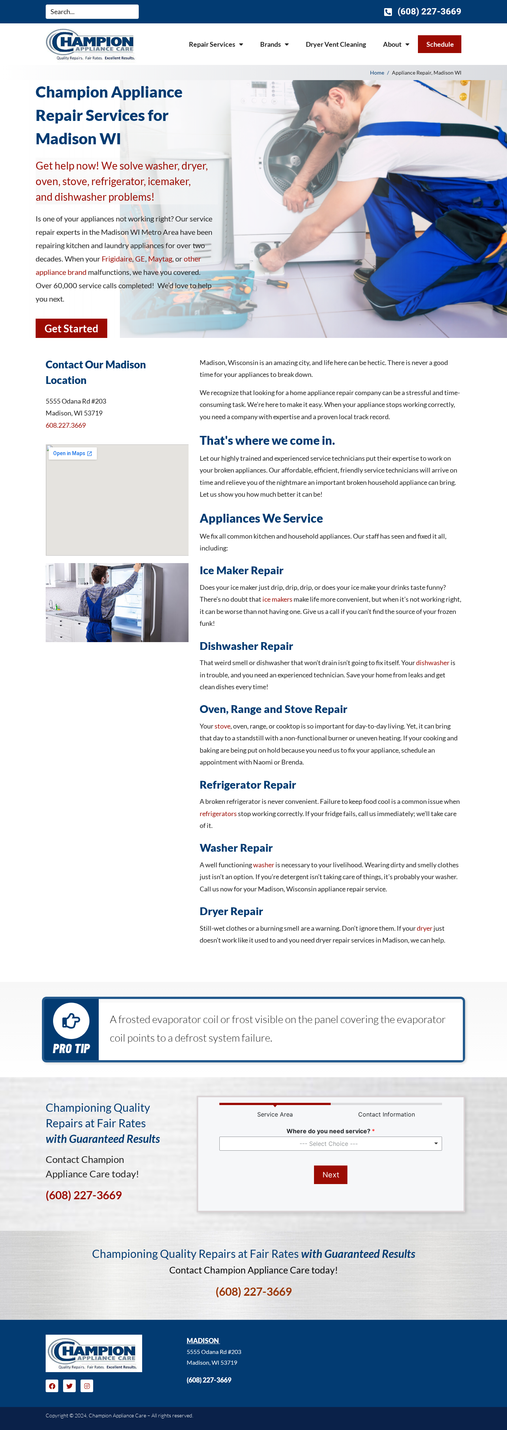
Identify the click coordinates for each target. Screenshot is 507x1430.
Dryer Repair (231, 911)
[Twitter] (69, 1386)
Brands (270, 44)
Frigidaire (117, 258)
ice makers (277, 599)
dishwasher (432, 662)
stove (222, 726)
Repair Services (212, 44)
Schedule (440, 44)
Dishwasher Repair (246, 646)
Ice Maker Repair (242, 570)
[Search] (134, 11)
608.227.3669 (66, 425)
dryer (424, 928)
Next (331, 1174)
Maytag (160, 258)
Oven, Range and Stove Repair (273, 709)
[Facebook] (52, 1386)
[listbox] (330, 1144)
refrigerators (218, 813)
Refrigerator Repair (248, 784)
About (392, 44)
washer (263, 865)
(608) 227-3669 (209, 1380)
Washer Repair (236, 847)
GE (140, 258)
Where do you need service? (331, 1131)
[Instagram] (87, 1386)
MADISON (203, 1341)
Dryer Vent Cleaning (336, 44)
